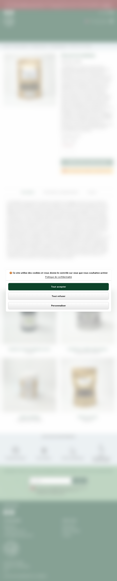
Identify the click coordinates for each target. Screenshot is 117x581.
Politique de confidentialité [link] (58, 277)
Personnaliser (58, 306)
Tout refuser (58, 296)
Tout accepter (58, 287)
